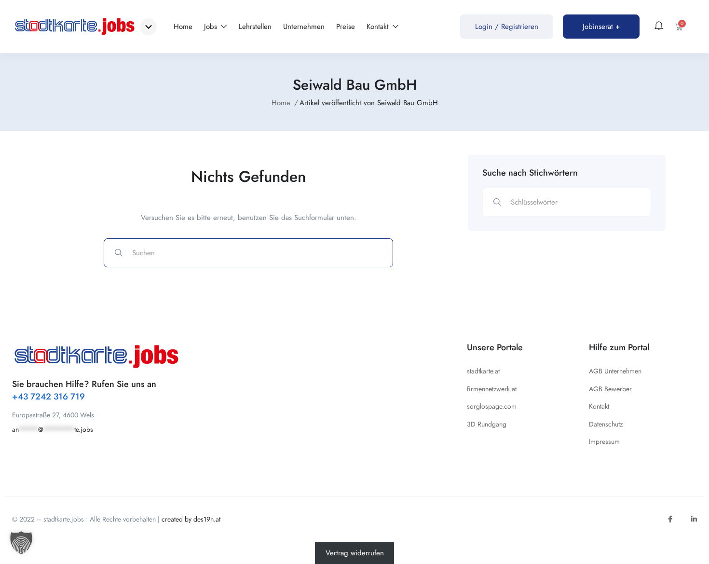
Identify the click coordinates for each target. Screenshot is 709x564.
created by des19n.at (191, 519)
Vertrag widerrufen (355, 553)
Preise (345, 26)
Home (183, 26)
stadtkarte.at (483, 371)
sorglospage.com (492, 406)
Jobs (211, 26)
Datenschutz (606, 424)
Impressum (604, 441)
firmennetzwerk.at (492, 389)
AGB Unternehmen (615, 371)
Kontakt (379, 26)
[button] (21, 543)
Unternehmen (304, 26)
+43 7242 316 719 (48, 396)
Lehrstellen (255, 26)
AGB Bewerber (610, 389)
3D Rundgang (486, 424)
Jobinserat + (601, 26)
